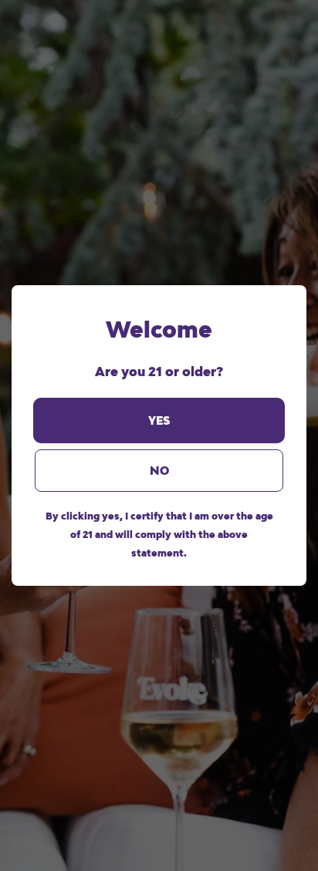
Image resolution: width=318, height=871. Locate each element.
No (159, 470)
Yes (159, 420)
